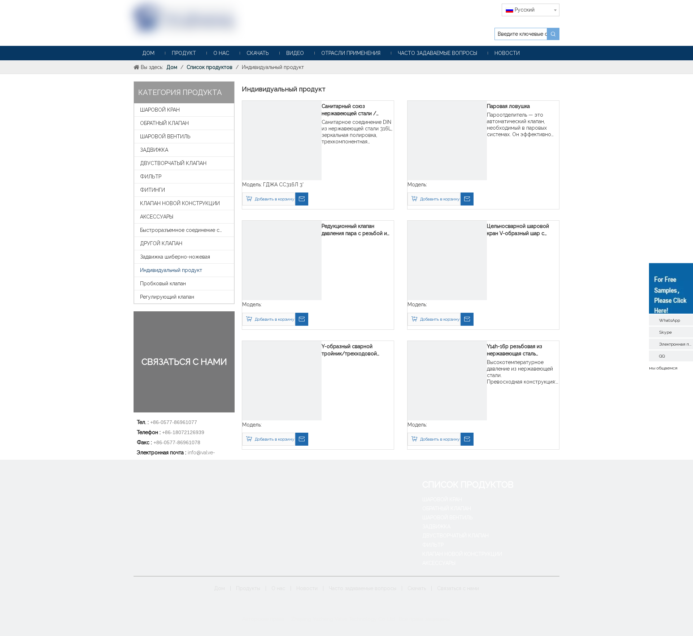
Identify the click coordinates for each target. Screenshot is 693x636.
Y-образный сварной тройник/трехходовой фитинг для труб (349, 350)
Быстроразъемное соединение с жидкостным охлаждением (187, 230)
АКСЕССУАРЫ (156, 217)
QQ (662, 355)
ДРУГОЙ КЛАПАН (161, 243)
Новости (307, 588)
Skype (665, 331)
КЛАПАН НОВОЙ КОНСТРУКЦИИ (180, 203)
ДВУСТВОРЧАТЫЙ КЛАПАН (173, 163)
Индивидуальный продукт (171, 270)
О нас (278, 588)
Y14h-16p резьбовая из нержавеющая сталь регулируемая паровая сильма (515, 350)
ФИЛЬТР (150, 176)
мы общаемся (663, 367)
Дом (219, 588)
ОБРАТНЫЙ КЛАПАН (164, 123)
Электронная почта (676, 343)
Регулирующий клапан (167, 297)
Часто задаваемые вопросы (362, 588)
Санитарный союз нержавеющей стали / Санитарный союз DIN (349, 110)
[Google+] (340, 605)
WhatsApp (669, 320)
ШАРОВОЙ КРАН (160, 110)
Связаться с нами (458, 588)
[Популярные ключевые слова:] (553, 34)
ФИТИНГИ (152, 190)
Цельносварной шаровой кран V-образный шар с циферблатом (518, 230)
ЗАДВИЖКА (154, 150)
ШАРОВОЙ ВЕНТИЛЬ (165, 136)
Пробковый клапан (163, 283)
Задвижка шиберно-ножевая (175, 257)
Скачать (416, 588)
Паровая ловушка (508, 106)
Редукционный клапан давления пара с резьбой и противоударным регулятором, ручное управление (354, 230)
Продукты (248, 588)
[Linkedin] (352, 605)
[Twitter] (363, 605)
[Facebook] (329, 605)
